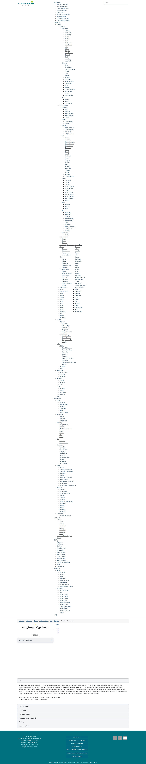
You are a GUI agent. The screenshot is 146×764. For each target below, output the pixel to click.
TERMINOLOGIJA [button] (77, 746)
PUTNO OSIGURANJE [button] (77, 743)
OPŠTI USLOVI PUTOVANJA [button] (77, 740)
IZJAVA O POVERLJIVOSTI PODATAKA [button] (77, 750)
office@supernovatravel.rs (29, 745)
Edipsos (57, 624)
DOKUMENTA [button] (77, 737)
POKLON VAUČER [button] (77, 756)
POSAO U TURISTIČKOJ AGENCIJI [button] (77, 753)
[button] (73, 680)
